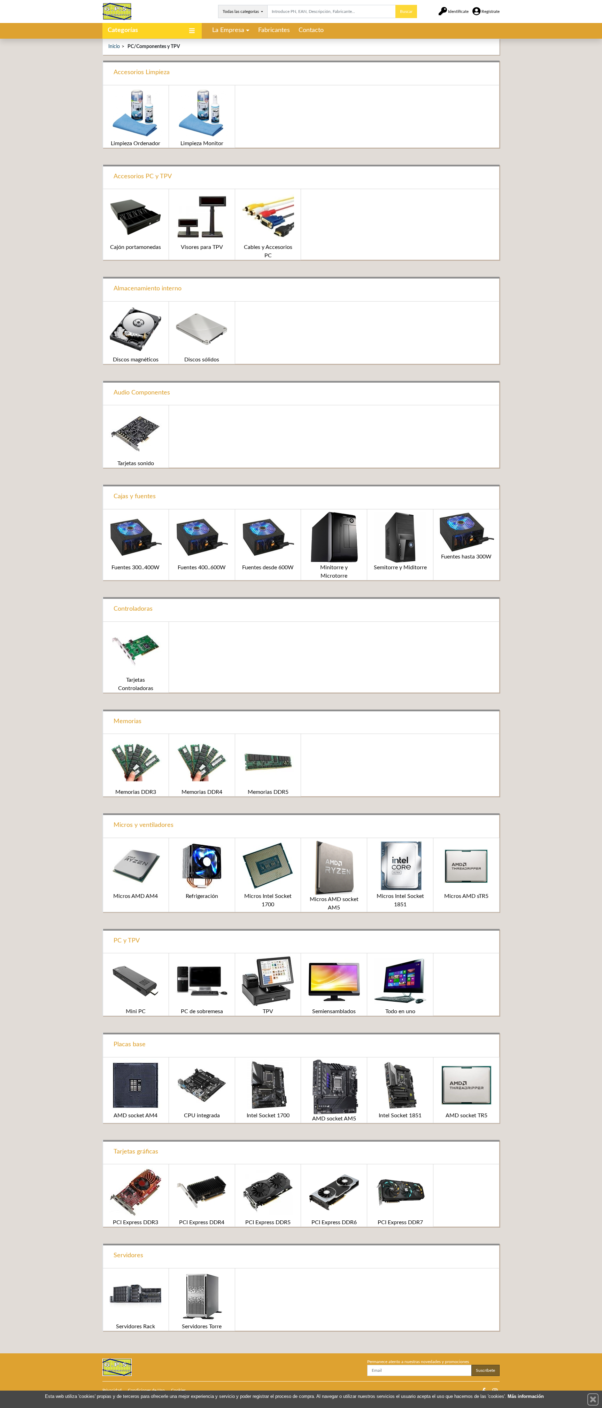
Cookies (178, 1390)
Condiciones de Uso (146, 1390)
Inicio (114, 46)
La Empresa (228, 30)
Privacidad (112, 1390)
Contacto (311, 30)
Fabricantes (274, 30)
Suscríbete (485, 1370)
